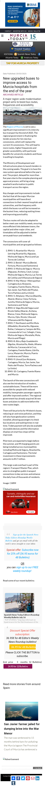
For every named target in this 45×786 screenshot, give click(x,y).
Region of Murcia (15, 126)
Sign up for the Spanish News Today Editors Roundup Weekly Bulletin (21, 537)
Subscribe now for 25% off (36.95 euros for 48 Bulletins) (23, 553)
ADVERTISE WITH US (19, 31)
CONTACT (8, 31)
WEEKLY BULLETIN (34, 31)
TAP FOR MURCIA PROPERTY (22, 63)
